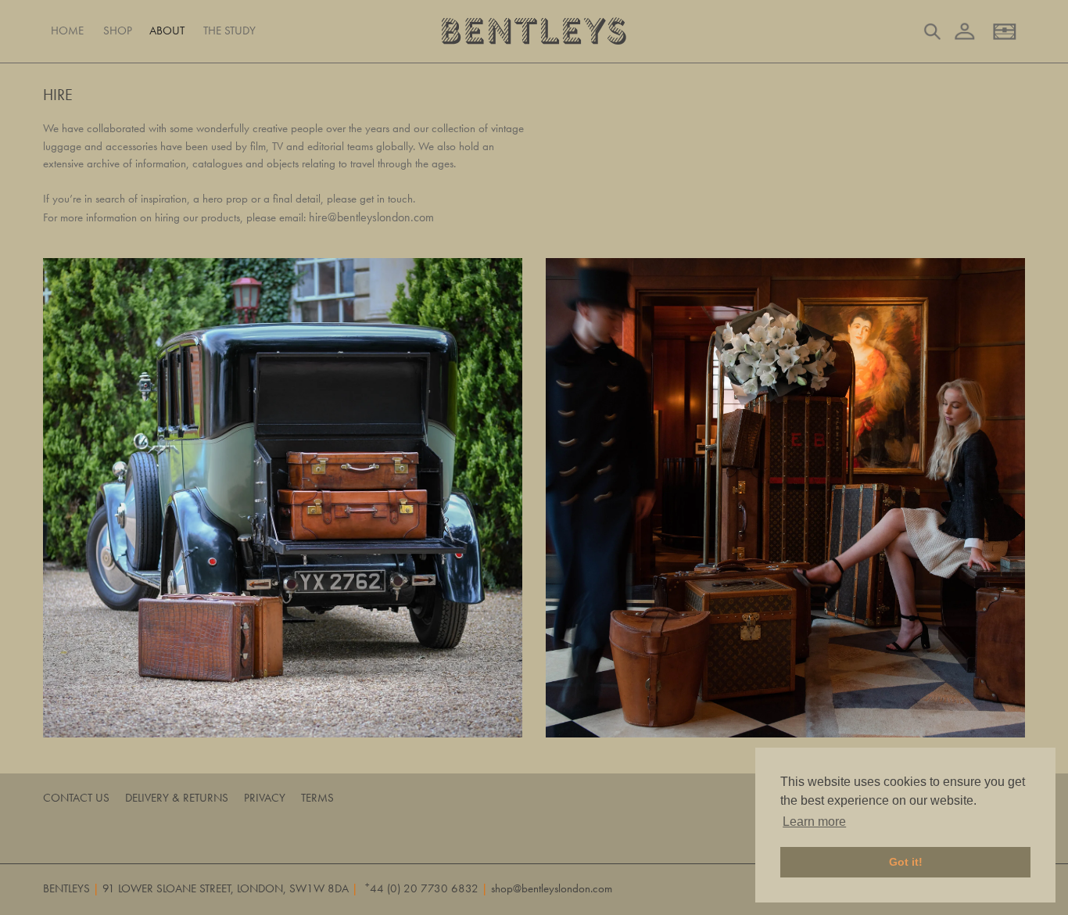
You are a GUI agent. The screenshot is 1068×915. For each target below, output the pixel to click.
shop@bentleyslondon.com (551, 888)
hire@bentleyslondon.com (371, 217)
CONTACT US (76, 798)
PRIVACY (264, 798)
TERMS (317, 798)
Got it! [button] (906, 862)
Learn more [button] (814, 821)
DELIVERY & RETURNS (176, 798)
